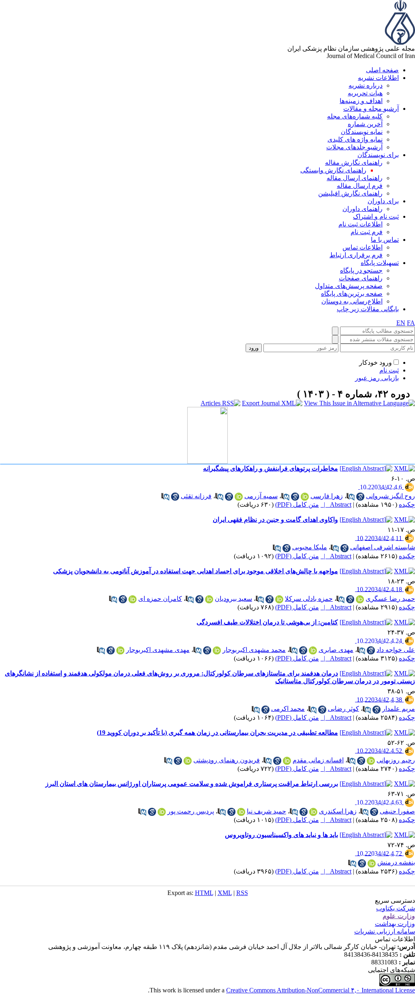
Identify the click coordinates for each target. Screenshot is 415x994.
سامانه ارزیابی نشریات (384, 931)
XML (225, 892)
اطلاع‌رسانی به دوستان (352, 301)
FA (411, 322)
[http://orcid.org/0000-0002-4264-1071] (279, 599)
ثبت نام (389, 370)
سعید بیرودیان (233, 598)
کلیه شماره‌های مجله (355, 116)
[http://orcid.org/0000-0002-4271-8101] (162, 812)
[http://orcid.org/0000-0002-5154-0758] (305, 497)
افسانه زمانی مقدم (318, 760)
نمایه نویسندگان (362, 131)
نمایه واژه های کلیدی (355, 139)
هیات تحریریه (365, 93)
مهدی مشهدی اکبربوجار (158, 649)
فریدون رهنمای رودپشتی (226, 760)
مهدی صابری (336, 649)
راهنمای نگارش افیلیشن (350, 193)
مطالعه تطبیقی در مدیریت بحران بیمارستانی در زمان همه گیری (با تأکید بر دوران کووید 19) (217, 732)
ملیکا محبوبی (309, 547)
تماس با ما (385, 239)
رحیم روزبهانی (395, 760)
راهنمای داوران (362, 208)
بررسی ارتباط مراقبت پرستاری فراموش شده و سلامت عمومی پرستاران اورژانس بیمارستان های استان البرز (191, 783)
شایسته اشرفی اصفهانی (382, 547)
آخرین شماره (365, 123)
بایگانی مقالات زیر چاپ (368, 309)
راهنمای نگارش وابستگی (333, 170)
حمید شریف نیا (266, 811)
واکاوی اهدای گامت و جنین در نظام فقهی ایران (275, 519)
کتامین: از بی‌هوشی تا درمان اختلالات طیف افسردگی (267, 622)
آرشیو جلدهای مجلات (354, 147)
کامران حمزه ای (160, 598)
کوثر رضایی (343, 708)
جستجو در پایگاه (361, 270)
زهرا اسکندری (338, 811)
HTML (204, 892)
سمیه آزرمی (261, 496)
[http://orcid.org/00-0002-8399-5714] (371, 761)
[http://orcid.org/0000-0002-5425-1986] (313, 812)
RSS (242, 892)
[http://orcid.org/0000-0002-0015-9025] (239, 497)
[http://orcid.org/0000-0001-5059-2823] (313, 650)
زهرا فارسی (326, 496)
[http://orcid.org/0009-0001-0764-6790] (217, 650)
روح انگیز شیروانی (390, 496)
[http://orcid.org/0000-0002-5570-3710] (241, 812)
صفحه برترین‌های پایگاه (352, 293)
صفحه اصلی (382, 70)
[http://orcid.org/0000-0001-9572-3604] (372, 863)
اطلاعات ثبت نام (360, 224)
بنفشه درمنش (396, 862)
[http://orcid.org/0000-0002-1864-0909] (360, 599)
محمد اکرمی (288, 708)
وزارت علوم (399, 915)
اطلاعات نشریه (378, 77)
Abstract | (336, 504)
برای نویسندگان (378, 154)
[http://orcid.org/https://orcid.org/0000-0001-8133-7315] (209, 599)
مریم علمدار (398, 708)
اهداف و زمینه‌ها (361, 100)
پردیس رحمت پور (190, 811)
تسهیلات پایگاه (380, 262)
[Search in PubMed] (351, 497)
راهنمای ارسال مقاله (355, 177)
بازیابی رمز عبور (377, 377)
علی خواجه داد (395, 649)
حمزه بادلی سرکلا (309, 598)
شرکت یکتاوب (395, 908)
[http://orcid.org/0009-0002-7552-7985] (287, 761)
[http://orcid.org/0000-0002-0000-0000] (132, 599)
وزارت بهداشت (395, 923)
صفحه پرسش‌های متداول (349, 285)
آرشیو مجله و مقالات (371, 108)
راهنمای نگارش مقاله (354, 162)
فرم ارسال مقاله (360, 185)
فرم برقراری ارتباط (356, 255)
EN (400, 322)
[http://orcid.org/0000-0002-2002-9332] (120, 650)
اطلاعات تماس (362, 247)
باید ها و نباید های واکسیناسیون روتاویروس (281, 834)
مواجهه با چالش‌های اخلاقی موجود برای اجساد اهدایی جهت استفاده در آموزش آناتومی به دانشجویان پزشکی (195, 571)
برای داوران (383, 201)
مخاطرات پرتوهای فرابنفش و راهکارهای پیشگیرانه (270, 468)
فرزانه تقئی (196, 496)
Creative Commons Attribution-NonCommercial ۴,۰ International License (320, 990)
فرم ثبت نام (367, 231)
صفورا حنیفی (397, 811)
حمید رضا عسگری (390, 598)
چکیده (407, 504)
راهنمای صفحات (361, 278)
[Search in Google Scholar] (360, 497)
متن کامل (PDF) (297, 504)
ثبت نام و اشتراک (376, 216)
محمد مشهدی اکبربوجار (254, 649)
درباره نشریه (366, 85)
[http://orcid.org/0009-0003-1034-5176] (188, 761)
